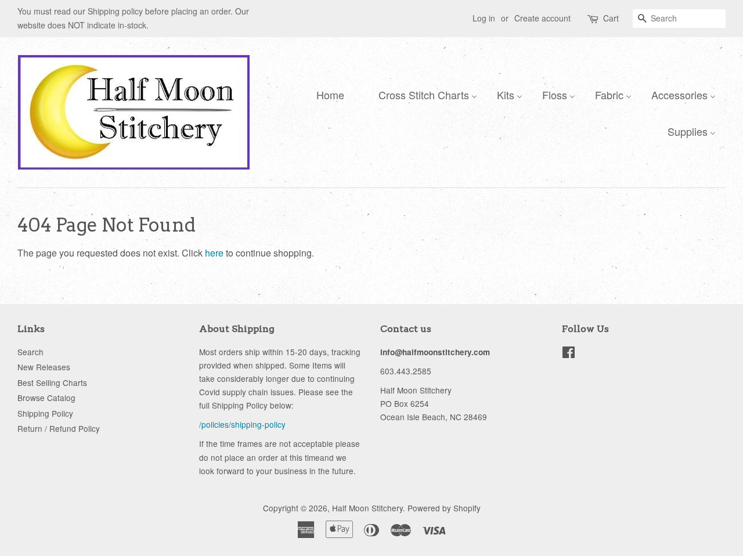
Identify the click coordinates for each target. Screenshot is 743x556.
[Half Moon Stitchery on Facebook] (568, 354)
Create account (542, 18)
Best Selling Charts (52, 382)
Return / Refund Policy (58, 428)
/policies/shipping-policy (242, 424)
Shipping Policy (45, 413)
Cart (611, 18)
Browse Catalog (46, 397)
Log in (484, 18)
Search (30, 352)
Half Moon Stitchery (367, 508)
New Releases (43, 367)
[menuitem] (327, 94)
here (214, 252)
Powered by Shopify (444, 508)
